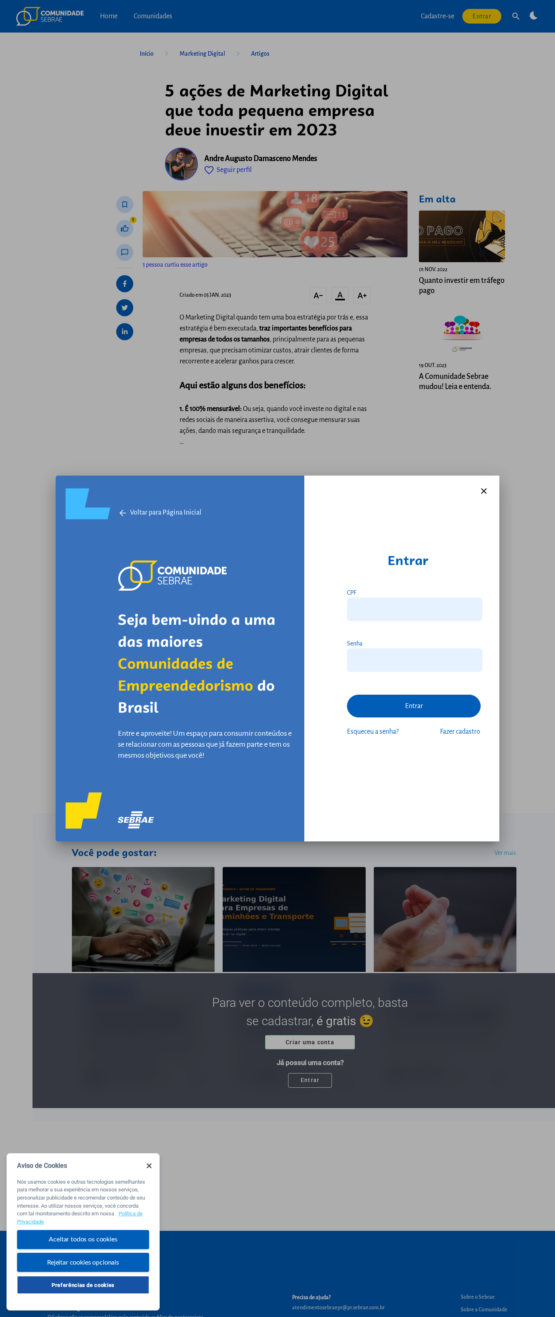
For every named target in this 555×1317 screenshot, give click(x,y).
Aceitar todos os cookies (83, 1239)
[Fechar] (149, 1166)
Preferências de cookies (83, 1285)
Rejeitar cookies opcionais (83, 1262)
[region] (83, 1231)
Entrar (414, 706)
